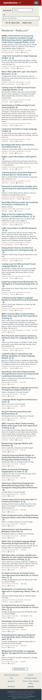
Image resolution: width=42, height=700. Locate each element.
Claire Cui (11, 548)
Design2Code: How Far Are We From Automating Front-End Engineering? (18, 249)
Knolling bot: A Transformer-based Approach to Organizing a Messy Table (19, 590)
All (7, 23)
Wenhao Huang (32, 326)
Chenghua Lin (13, 238)
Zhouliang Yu (6, 362)
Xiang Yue (32, 236)
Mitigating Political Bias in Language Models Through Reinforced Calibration (19, 652)
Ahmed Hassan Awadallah (16, 627)
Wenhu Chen (11, 326)
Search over (7, 10)
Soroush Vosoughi (7, 306)
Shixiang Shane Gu (20, 546)
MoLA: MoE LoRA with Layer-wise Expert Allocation (19, 72)
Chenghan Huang (23, 641)
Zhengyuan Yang (23, 255)
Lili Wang (19, 416)
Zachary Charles (7, 270)
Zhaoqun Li (13, 506)
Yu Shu (8, 506)
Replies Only (27, 23)
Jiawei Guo (26, 234)
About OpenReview (11, 675)
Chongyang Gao (13, 612)
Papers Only (15, 23)
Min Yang (34, 238)
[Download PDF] (31, 42)
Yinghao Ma (24, 320)
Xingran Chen (33, 320)
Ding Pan (13, 362)
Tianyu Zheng (18, 234)
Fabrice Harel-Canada (24, 474)
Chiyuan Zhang (6, 274)
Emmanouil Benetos (8, 324)
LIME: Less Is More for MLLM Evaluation (19, 228)
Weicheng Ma (29, 378)
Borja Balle (32, 268)
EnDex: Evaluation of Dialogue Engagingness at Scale (15, 470)
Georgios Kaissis (10, 272)
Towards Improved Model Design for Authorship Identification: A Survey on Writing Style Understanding (19, 457)
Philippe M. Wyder (30, 596)
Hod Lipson (5, 598)
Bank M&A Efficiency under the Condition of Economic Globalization (20, 203)
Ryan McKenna (6, 268)
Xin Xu (12, 288)
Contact (31, 675)
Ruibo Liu (14, 46)
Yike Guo (10, 328)
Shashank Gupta (23, 623)
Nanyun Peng (16, 476)
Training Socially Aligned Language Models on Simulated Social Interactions (20, 299)
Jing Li (14, 221)
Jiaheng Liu (5, 238)
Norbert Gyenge (19, 324)
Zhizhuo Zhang (13, 596)
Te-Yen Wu (29, 546)
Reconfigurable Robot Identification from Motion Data (18, 145)
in (4, 15)
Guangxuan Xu (12, 378)
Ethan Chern (20, 219)
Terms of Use (27, 681)
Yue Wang (30, 362)
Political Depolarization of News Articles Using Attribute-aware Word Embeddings (20, 516)
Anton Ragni (31, 322)
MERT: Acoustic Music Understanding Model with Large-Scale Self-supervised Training (19, 316)
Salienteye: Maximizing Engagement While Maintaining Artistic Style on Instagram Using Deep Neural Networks (20, 485)
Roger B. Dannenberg (31, 324)
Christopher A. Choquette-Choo (21, 270)
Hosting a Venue (31, 678)
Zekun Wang (21, 506)
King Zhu (4, 233)
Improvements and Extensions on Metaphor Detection (17, 530)
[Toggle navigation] (36, 3)
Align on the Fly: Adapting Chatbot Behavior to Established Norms (17, 215)
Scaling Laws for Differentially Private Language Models (19, 88)
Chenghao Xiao (13, 322)
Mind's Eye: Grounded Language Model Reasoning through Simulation (19, 542)
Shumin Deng (6, 290)
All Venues (11, 686)
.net (12, 2)
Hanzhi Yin (5, 322)
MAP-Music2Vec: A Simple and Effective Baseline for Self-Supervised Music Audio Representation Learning (20, 557)
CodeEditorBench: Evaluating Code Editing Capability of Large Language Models (18, 356)
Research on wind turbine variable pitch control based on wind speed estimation (20, 187)
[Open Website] (33, 42)
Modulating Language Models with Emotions (17, 444)
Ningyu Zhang (19, 288)
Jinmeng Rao (5, 344)
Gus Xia (18, 326)
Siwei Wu (24, 233)
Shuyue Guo (10, 234)
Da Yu (31, 272)
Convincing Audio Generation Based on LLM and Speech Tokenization (19, 173)
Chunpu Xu (5, 219)
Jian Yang (20, 236)
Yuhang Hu (5, 596)
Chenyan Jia (19, 304)
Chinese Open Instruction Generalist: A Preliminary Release (19, 500)
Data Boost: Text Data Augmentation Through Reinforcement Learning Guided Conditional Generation (20, 373)
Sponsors (11, 681)
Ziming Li (11, 360)
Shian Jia (19, 233)
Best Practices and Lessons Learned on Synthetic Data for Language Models (19, 336)
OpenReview (11, 691)
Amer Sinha (25, 268)
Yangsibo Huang (16, 268)
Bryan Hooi (33, 288)
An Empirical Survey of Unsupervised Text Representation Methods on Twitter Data (20, 575)
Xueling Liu (18, 360)
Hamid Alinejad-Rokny (24, 238)
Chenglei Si (5, 255)
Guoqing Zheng (12, 623)
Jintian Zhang (6, 288)
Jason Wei (11, 404)
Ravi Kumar (19, 272)
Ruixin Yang (11, 304)
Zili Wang (4, 328)
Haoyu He (34, 564)
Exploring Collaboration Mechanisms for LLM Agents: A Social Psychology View (20, 283)
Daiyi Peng (22, 344)
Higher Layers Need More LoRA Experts (19, 156)
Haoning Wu (5, 236)
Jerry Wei (10, 342)
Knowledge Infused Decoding (15, 621)
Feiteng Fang (32, 233)
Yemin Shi (24, 326)
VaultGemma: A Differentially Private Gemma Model (18, 106)
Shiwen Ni (5, 240)
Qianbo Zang (12, 233)
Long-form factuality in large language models (19, 57)
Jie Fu (17, 221)
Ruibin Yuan (10, 320)
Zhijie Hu (28, 564)
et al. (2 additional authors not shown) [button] (19, 240)
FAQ (11, 678)
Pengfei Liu (23, 221)
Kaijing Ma (25, 360)
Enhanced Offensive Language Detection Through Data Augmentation (20, 388)
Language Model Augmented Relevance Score (19, 400)
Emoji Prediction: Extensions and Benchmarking (16, 412)
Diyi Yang (32, 304)
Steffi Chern (12, 219)
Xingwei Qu (13, 236)
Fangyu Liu (17, 342)
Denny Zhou (18, 548)
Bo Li (31, 234)
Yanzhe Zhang (13, 255)
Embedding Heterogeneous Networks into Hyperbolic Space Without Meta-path (18, 637)
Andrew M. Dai (9, 346)
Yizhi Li (4, 234)
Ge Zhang (27, 219)
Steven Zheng (14, 344)
